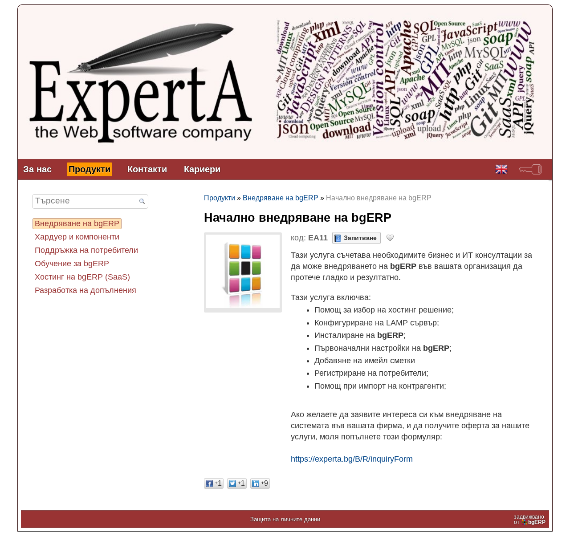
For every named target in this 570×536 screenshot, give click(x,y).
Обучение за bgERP (72, 263)
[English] (501, 169)
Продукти (89, 169)
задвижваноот (530, 519)
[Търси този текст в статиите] (142, 202)
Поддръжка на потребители (86, 250)
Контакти (147, 169)
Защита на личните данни (285, 519)
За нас (37, 169)
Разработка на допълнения (85, 290)
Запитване (360, 237)
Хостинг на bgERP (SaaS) (82, 276)
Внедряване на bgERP (77, 223)
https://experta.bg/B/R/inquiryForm (352, 459)
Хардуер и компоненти (77, 236)
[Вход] (530, 169)
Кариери (202, 169)
